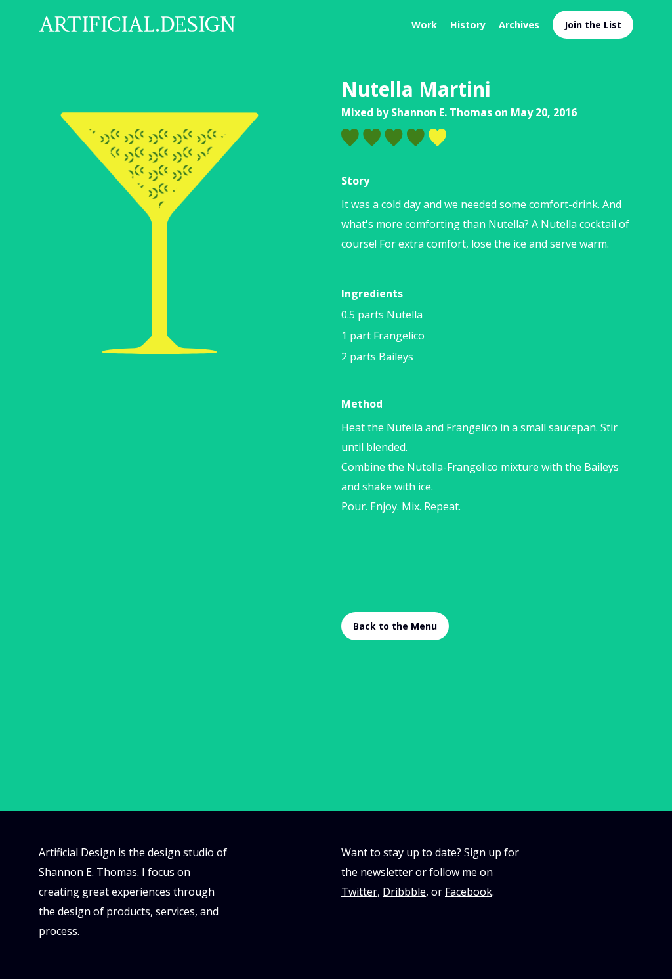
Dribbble (404, 891)
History (468, 24)
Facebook (468, 891)
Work (424, 24)
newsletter (386, 872)
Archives (519, 24)
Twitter (359, 891)
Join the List (592, 24)
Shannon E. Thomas (441, 112)
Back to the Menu (395, 626)
